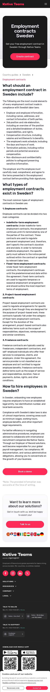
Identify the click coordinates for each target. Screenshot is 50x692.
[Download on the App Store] (29, 652)
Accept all (37, 688)
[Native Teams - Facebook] (5, 573)
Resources (12, 586)
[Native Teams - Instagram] (13, 573)
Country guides (10, 75)
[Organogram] (14, 558)
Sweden (26, 75)
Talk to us (25, 524)
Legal (9, 596)
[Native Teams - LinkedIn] (20, 573)
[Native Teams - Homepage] (13, 4)
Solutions (12, 582)
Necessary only (13, 688)
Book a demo (25, 471)
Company (11, 591)
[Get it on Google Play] (10, 652)
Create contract (25, 56)
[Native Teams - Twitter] (27, 573)
